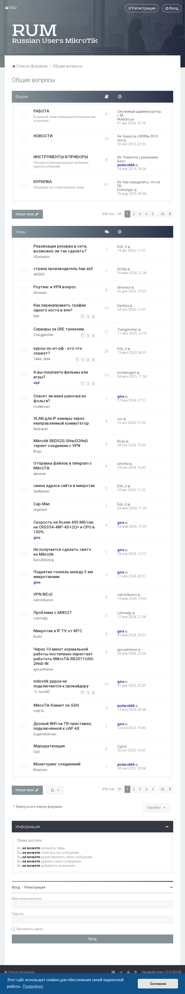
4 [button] (146, 214)
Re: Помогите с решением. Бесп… (138, 159)
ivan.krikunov (43, 600)
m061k (38, 711)
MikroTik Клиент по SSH (56, 705)
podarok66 (126, 165)
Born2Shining (43, 560)
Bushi (37, 637)
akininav (39, 474)
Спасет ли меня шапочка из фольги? (59, 398)
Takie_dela (41, 359)
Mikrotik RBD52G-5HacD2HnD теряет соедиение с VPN (60, 443)
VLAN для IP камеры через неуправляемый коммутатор (61, 421)
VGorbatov (41, 257)
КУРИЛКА (42, 181)
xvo (120, 140)
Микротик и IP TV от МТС (57, 630)
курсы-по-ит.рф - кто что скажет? (57, 350)
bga (36, 316)
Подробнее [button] (33, 986)
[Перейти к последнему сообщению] (129, 247)
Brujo (37, 451)
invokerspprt (126, 373)
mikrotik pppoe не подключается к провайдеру (60, 683)
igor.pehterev (43, 669)
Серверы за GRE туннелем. (59, 329)
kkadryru (124, 119)
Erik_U (122, 247)
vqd (36, 383)
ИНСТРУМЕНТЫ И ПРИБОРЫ (60, 156)
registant (40, 510)
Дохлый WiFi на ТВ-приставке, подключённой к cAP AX (62, 726)
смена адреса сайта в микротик (64, 485)
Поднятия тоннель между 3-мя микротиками (63, 574)
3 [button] (140, 214)
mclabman (41, 406)
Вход (16, 887)
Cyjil (36, 752)
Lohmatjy (40, 618)
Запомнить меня (29, 929)
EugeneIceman (44, 734)
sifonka (123, 464)
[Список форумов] (55, 33)
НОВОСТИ (43, 135)
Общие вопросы (33, 80)
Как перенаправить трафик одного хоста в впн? (59, 307)
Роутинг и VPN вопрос (54, 286)
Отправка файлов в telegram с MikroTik (62, 465)
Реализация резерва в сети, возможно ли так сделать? (60, 248)
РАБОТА (41, 111)
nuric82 (44, 692)
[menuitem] (11, 7)
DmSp (122, 269)
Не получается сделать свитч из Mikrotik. (62, 552)
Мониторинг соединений (56, 764)
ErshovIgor (125, 190)
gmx (120, 396)
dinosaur (40, 293)
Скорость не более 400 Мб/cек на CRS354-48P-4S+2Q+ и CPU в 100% (64, 527)
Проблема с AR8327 (52, 612)
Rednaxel (40, 429)
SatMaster (41, 491)
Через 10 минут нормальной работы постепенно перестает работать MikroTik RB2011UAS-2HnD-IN (63, 656)
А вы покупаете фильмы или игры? (60, 374)
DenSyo (123, 306)
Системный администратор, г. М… (139, 113)
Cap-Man (41, 503)
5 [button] (152, 214)
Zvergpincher (43, 335)
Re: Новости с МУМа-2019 (137, 136)
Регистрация (34, 887)
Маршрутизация (49, 746)
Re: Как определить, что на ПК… (138, 184)
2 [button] (134, 214)
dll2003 (39, 274)
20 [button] (162, 214)
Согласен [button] (158, 984)
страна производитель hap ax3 (63, 268)
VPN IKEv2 (43, 594)
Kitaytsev (40, 770)
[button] (119, 214)
